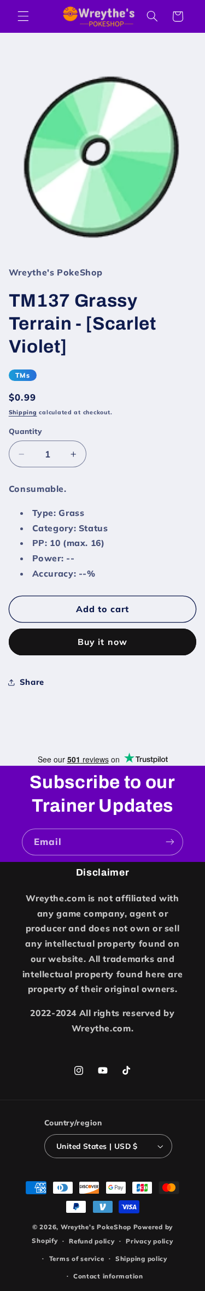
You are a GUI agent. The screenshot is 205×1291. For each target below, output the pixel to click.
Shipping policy (141, 1258)
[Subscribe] (170, 842)
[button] (23, 16)
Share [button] (32, 682)
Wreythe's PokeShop (96, 1227)
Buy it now (102, 641)
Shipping (23, 412)
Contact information (108, 1276)
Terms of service (76, 1258)
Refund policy (92, 1241)
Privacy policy (149, 1241)
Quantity (25, 431)
